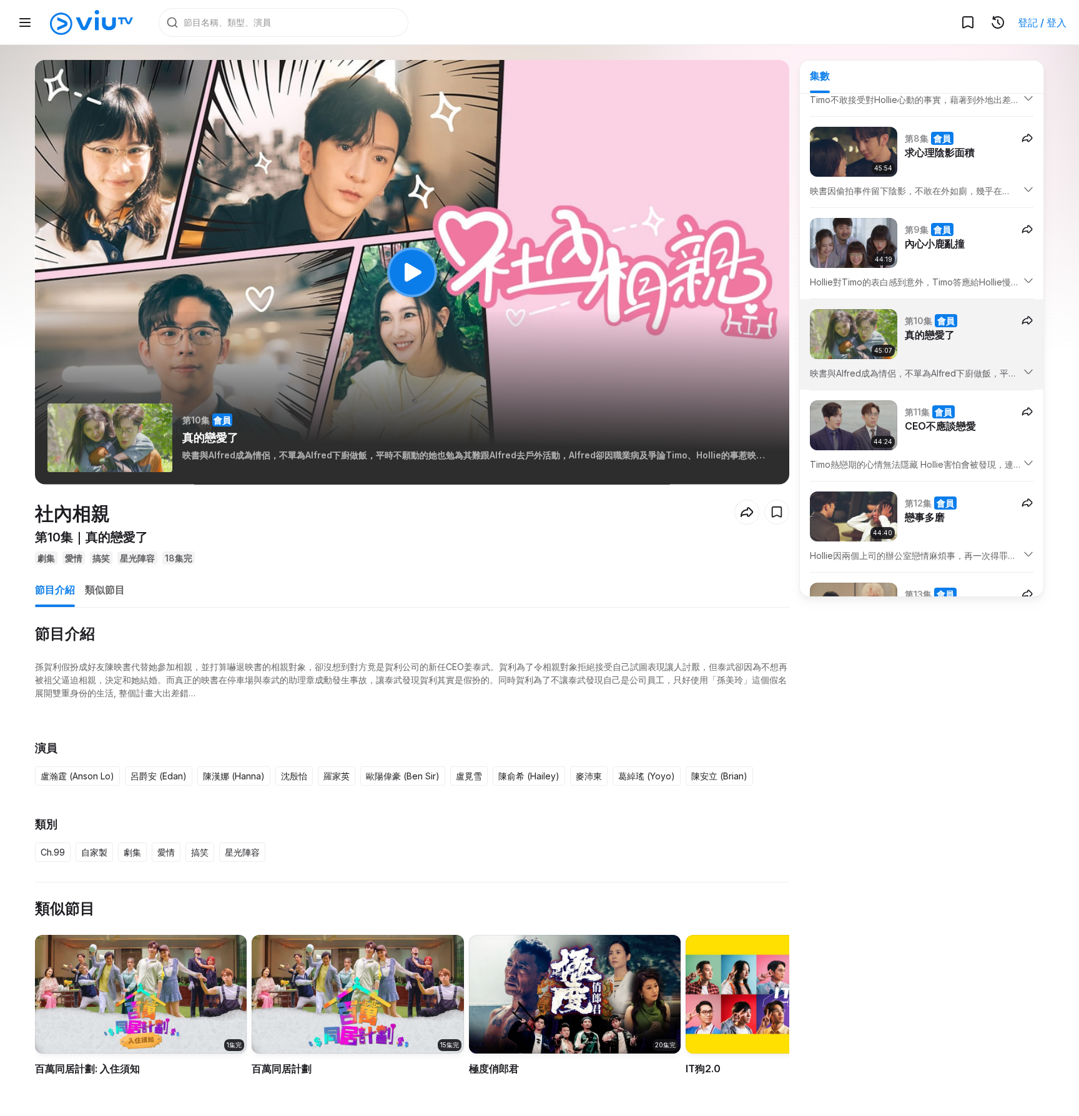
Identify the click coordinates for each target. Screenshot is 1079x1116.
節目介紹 (55, 589)
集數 (820, 75)
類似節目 (105, 589)
